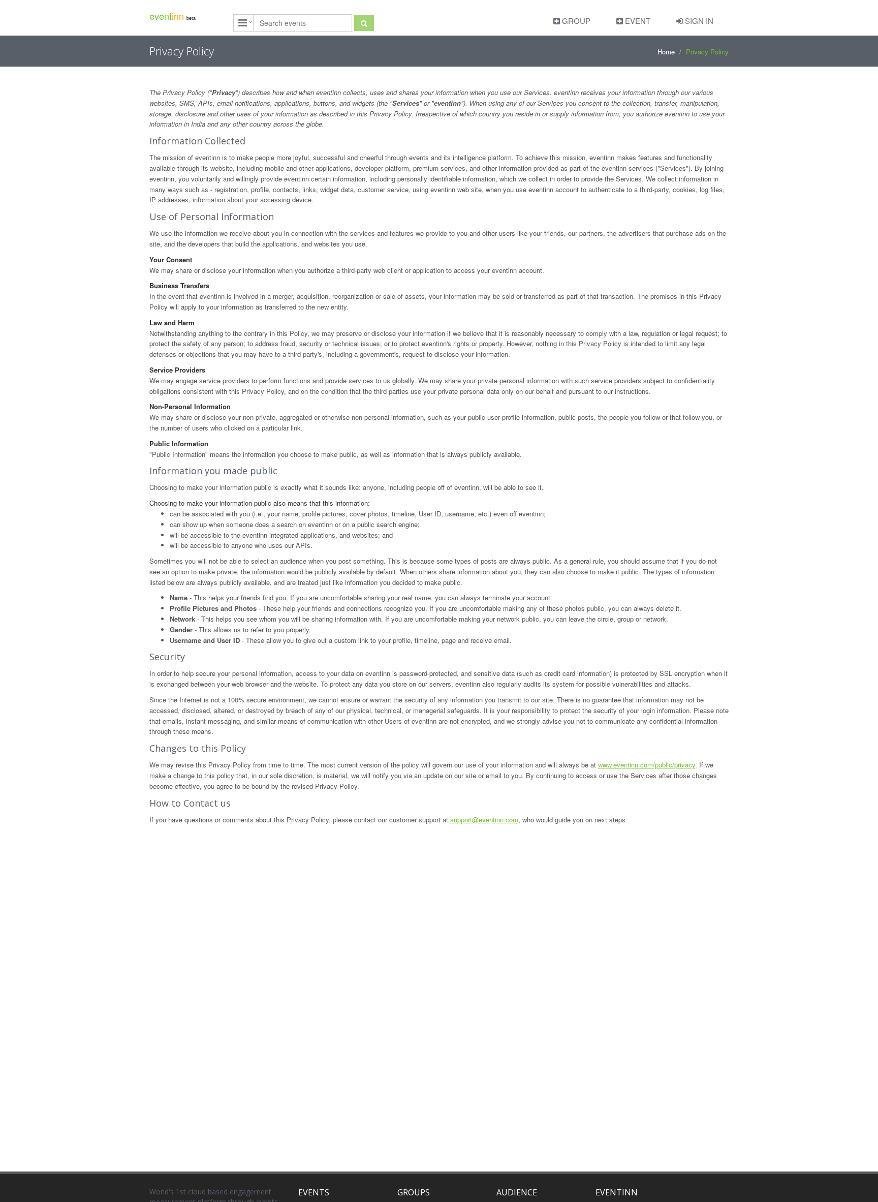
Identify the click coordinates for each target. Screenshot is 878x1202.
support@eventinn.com (484, 819)
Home (666, 51)
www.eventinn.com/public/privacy (646, 764)
